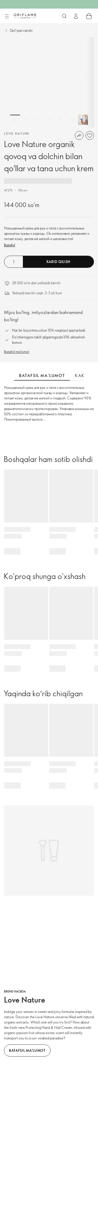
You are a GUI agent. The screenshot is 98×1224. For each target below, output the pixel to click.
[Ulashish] (79, 135)
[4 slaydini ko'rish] (49, 120)
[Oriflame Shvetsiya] (24, 16)
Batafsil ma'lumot (16, 351)
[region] (49, 82)
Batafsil (9, 245)
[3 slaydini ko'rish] (38, 120)
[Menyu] (7, 16)
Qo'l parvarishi (21, 30)
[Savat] (89, 16)
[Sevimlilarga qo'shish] (89, 135)
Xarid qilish (58, 261)
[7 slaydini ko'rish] (83, 120)
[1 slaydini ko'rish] (15, 120)
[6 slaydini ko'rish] (72, 120)
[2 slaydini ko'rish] (26, 120)
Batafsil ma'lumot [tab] (42, 375)
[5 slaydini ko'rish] (60, 120)
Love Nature (16, 133)
